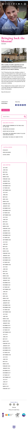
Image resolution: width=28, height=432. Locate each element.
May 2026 (5, 172)
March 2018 (6, 363)
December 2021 (6, 282)
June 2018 (5, 359)
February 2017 (6, 388)
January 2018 (6, 368)
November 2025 (6, 185)
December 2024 (6, 208)
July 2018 (5, 357)
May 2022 (5, 271)
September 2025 (7, 190)
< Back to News (5, 110)
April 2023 (5, 248)
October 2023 (6, 237)
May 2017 (5, 384)
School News (4, 103)
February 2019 (6, 343)
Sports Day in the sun (8, 131)
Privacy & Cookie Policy (14, 409)
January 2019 (6, 345)
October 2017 (6, 375)
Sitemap (14, 407)
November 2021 (6, 285)
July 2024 (5, 217)
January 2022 (6, 280)
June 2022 (5, 269)
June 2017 (5, 381)
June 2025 (5, 194)
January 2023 (6, 255)
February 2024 (6, 228)
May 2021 (5, 294)
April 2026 (5, 174)
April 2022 (5, 273)
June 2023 (5, 244)
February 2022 (6, 278)
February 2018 (6, 366)
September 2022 (7, 264)
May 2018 (5, 361)
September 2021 (7, 289)
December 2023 (6, 233)
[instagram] (16, 4)
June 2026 (5, 170)
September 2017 (7, 377)
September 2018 (7, 354)
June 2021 (5, 291)
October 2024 (6, 212)
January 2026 (6, 181)
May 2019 (5, 339)
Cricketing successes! (9, 129)
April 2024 (5, 224)
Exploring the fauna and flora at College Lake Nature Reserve (14, 134)
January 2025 (6, 206)
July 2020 (5, 314)
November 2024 (6, 210)
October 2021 (6, 287)
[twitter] (13, 4)
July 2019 (5, 334)
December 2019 (6, 325)
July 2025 (5, 192)
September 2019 (7, 332)
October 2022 (6, 262)
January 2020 (6, 323)
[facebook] (11, 4)
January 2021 (6, 303)
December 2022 (6, 257)
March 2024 (6, 226)
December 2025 (6, 183)
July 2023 (5, 242)
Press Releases (7, 152)
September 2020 (7, 312)
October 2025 (6, 188)
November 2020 (6, 307)
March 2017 (6, 386)
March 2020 (6, 318)
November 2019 (6, 327)
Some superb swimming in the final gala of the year (13, 126)
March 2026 (6, 176)
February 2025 (6, 203)
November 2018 (6, 350)
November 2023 (6, 235)
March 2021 (6, 298)
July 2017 (5, 379)
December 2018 (6, 348)
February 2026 (6, 179)
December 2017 (6, 370)
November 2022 (6, 260)
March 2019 (6, 341)
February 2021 (6, 300)
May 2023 (5, 246)
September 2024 (7, 215)
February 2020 (6, 321)
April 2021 (5, 296)
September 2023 (7, 239)
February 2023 (6, 253)
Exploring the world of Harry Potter (13, 137)
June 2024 (5, 219)
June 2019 (5, 336)
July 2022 (5, 267)
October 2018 (6, 352)
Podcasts (5, 150)
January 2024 (6, 230)
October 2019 (6, 330)
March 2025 (6, 201)
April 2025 (5, 199)
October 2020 (6, 309)
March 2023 (6, 251)
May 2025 (5, 197)
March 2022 (6, 276)
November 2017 (6, 372)
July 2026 (5, 167)
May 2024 (5, 221)
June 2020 (5, 316)
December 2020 (6, 305)
